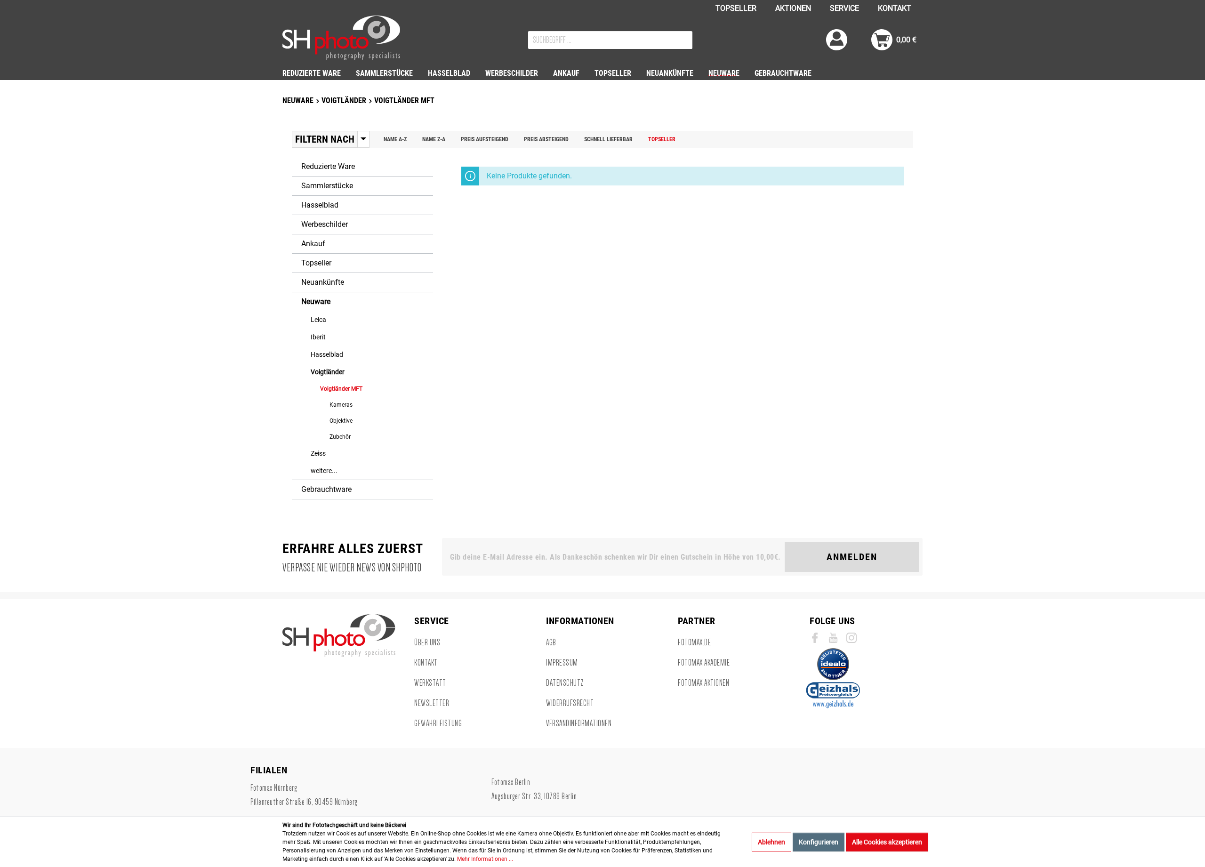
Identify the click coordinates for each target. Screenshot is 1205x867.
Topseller (661, 139)
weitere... (324, 470)
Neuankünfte (322, 282)
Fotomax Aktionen (703, 683)
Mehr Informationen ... (485, 859)
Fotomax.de (694, 642)
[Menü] (363, 139)
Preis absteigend (546, 139)
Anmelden (852, 556)
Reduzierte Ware (328, 166)
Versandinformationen (578, 723)
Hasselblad (319, 205)
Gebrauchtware (326, 489)
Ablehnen (771, 842)
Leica (318, 319)
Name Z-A (433, 139)
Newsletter (431, 703)
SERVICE (844, 8)
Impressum (562, 662)
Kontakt (426, 662)
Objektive (341, 420)
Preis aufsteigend (484, 139)
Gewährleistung (438, 723)
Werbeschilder (324, 224)
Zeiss (318, 453)
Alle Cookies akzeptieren (887, 842)
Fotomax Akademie (704, 662)
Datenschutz (565, 683)
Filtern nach (324, 139)
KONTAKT (894, 8)
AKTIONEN (793, 8)
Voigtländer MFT (341, 388)
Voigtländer (328, 372)
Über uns (427, 642)
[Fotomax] (341, 38)
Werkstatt (430, 683)
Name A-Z (395, 139)
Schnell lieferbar (608, 139)
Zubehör (340, 437)
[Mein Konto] (836, 40)
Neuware (315, 301)
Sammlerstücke (327, 185)
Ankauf (313, 243)
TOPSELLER (735, 8)
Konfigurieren (818, 842)
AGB (551, 642)
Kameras (341, 404)
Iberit (318, 337)
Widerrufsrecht (570, 703)
